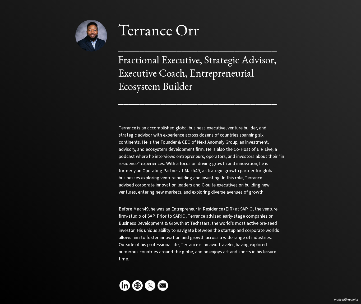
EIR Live (264, 149)
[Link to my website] (137, 285)
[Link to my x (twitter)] (150, 285)
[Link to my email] (163, 285)
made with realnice (346, 299)
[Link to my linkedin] (124, 285)
